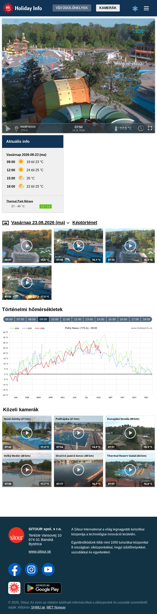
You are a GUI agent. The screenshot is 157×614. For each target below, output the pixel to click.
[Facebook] (14, 570)
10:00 (54, 319)
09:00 (43, 319)
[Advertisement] (111, 174)
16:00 (123, 319)
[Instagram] (31, 570)
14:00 (100, 319)
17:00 (135, 319)
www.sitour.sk (40, 551)
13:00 (89, 319)
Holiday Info (18, 5)
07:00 (20, 319)
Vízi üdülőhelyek (72, 8)
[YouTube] (48, 570)
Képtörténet (84, 222)
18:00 (146, 319)
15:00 (112, 319)
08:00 (32, 319)
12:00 (77, 319)
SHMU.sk (38, 607)
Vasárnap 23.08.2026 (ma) (38, 222)
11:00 (66, 319)
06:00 (9, 319)
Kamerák (108, 8)
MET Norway (56, 607)
